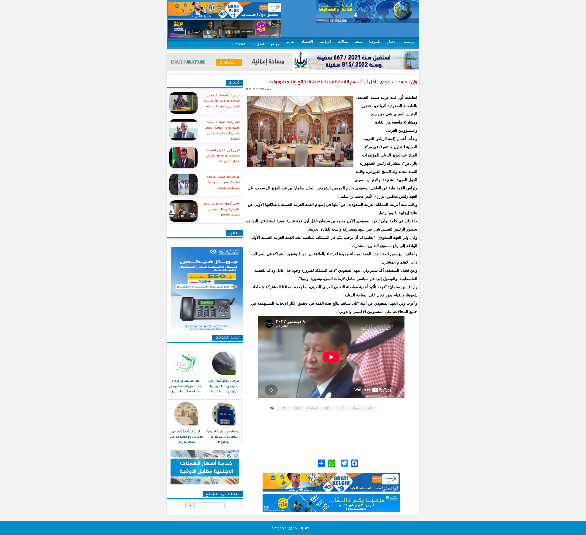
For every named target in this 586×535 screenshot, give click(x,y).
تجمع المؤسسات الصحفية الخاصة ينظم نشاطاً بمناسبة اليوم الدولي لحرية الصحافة (222, 101)
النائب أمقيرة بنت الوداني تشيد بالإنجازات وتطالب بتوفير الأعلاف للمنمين (222, 210)
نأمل (327, 408)
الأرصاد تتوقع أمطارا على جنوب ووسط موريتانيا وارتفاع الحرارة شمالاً (223, 386)
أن (341, 408)
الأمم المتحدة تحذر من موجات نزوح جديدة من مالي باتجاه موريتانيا (186, 437)
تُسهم (356, 408)
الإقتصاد (307, 41)
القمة (370, 408)
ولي (283, 408)
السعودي (312, 408)
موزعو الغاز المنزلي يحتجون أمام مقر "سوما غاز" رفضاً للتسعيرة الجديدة (223, 183)
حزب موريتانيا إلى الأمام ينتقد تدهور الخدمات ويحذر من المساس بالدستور (186, 386)
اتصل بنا (258, 44)
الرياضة (325, 41)
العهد (298, 408)
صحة (358, 41)
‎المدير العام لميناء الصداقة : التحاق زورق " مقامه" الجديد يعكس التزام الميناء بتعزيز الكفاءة (222, 131)
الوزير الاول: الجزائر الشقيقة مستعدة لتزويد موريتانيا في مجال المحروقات (223, 156)
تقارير (290, 41)
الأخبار (392, 41)
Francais (238, 44)
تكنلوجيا (374, 41)
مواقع (275, 44)
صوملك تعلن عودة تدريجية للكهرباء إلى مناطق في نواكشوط (224, 437)
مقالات (343, 41)
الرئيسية (409, 41)
